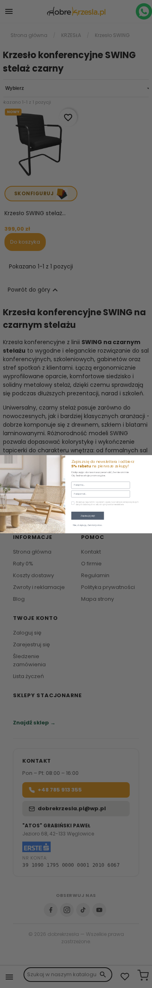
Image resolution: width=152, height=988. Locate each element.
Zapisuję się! (87, 515)
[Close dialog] (148, 459)
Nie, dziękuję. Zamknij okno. (88, 524)
